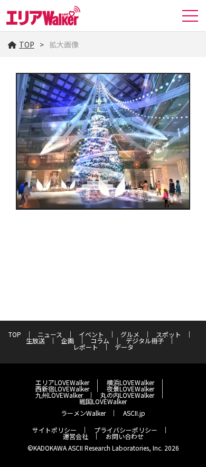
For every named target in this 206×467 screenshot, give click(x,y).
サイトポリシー (54, 429)
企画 (67, 340)
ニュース (50, 334)
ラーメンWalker (83, 412)
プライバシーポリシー (125, 429)
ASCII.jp (134, 412)
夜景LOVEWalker (130, 388)
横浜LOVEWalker (130, 382)
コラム (99, 340)
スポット (168, 334)
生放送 (35, 340)
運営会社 (75, 436)
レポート (85, 346)
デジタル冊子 (145, 340)
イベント (91, 334)
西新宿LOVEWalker (62, 388)
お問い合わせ (125, 436)
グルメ (129, 334)
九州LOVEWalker (59, 394)
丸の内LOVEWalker (127, 394)
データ (124, 346)
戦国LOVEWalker (103, 401)
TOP (26, 44)
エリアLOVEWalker (62, 382)
